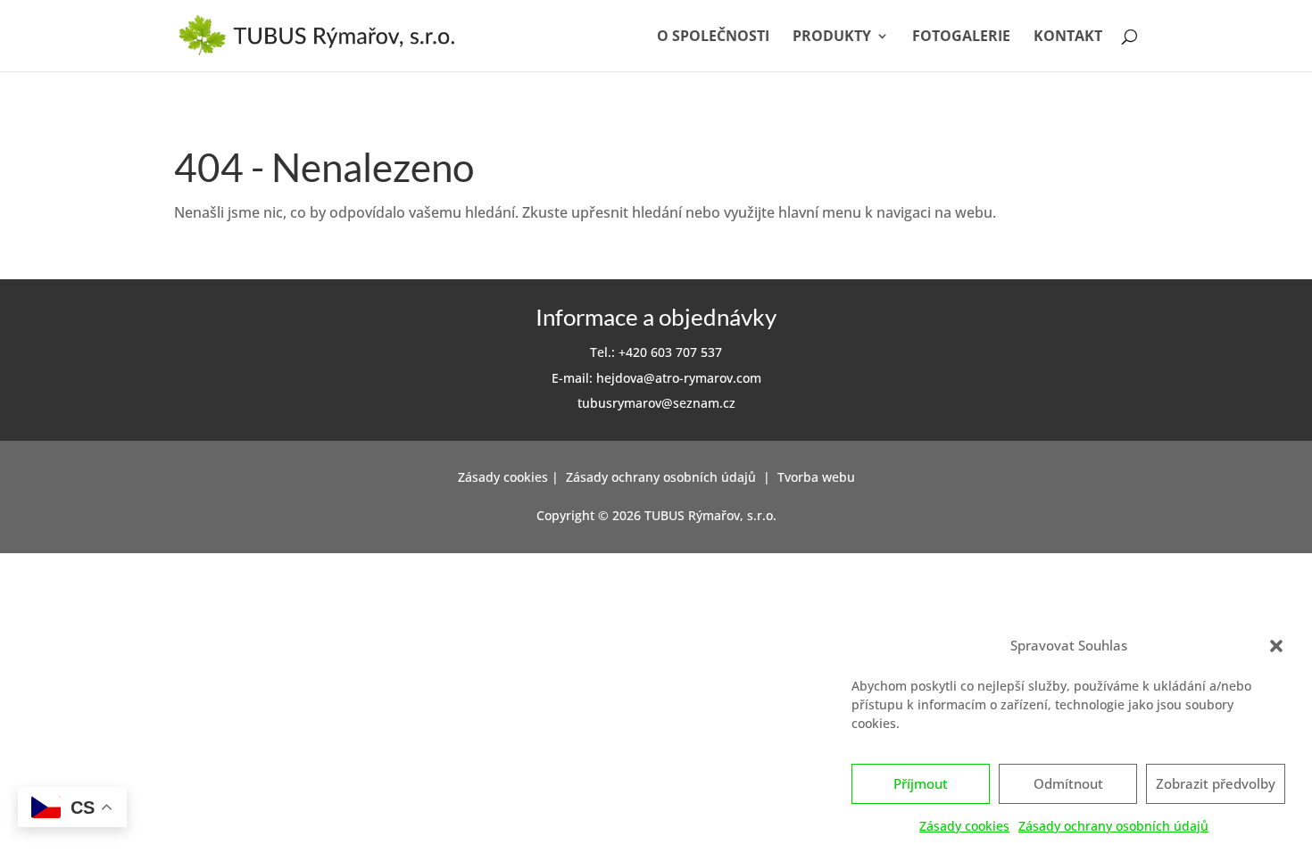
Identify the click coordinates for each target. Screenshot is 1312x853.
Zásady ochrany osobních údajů (1113, 825)
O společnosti (713, 37)
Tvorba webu (816, 476)
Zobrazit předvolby (1215, 784)
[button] (1276, 646)
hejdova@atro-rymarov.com (678, 377)
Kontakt (1068, 37)
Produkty (832, 37)
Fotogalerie (961, 37)
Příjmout (920, 784)
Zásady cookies (964, 825)
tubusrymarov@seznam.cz (656, 402)
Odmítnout (1068, 784)
